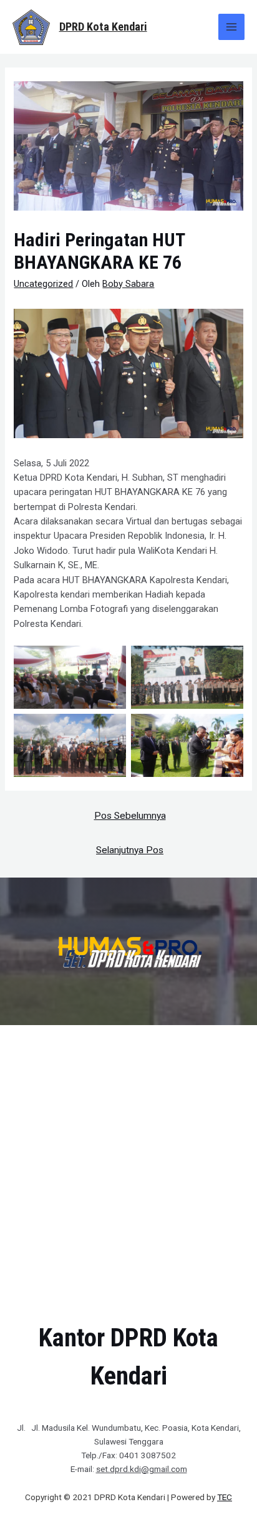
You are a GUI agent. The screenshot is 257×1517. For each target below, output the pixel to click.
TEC (224, 1497)
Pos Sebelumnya (130, 815)
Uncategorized (43, 283)
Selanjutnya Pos (129, 850)
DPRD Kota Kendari (103, 26)
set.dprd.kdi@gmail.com (141, 1469)
